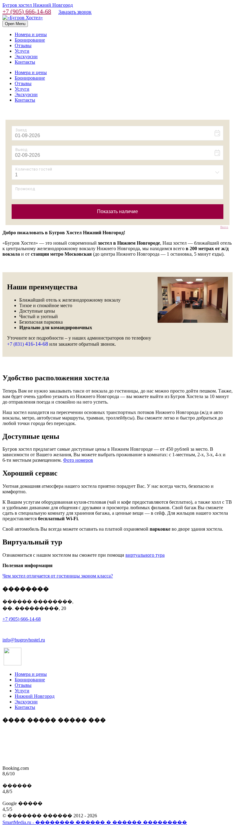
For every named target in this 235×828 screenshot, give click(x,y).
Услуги (22, 51)
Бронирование (30, 40)
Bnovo (224, 227)
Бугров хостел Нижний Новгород (37, 5)
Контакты (25, 62)
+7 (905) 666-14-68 (26, 11)
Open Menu (15, 23)
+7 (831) (27, 344)
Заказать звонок (74, 11)
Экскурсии (26, 56)
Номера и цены (31, 34)
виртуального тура (145, 555)
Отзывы (23, 45)
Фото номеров (78, 460)
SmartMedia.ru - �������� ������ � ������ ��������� (94, 822)
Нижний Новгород (34, 696)
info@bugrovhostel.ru (23, 639)
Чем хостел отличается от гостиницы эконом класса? (57, 575)
